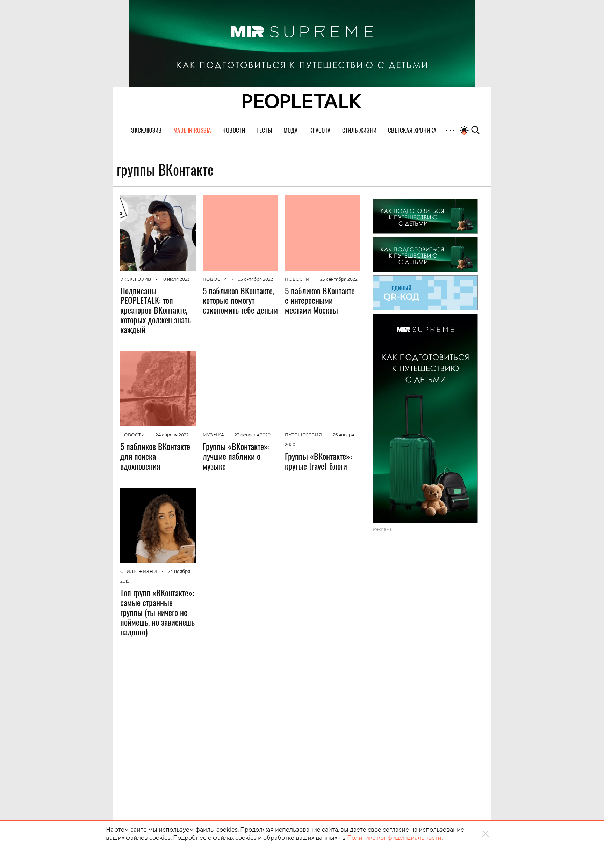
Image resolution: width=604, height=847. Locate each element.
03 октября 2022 (255, 279)
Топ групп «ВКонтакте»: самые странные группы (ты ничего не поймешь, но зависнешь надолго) (157, 612)
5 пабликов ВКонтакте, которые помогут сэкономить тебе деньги (240, 300)
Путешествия (303, 434)
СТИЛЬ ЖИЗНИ (138, 571)
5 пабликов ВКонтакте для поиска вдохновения (155, 456)
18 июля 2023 (176, 279)
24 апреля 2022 (172, 434)
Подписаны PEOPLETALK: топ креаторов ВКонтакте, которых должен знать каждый (155, 310)
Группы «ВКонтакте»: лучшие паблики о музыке (236, 456)
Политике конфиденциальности (394, 837)
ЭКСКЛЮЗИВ (135, 279)
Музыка (213, 434)
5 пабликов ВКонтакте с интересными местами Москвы (320, 300)
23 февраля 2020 (253, 434)
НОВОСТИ (215, 279)
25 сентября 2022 (339, 279)
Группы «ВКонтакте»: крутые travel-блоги (318, 461)
